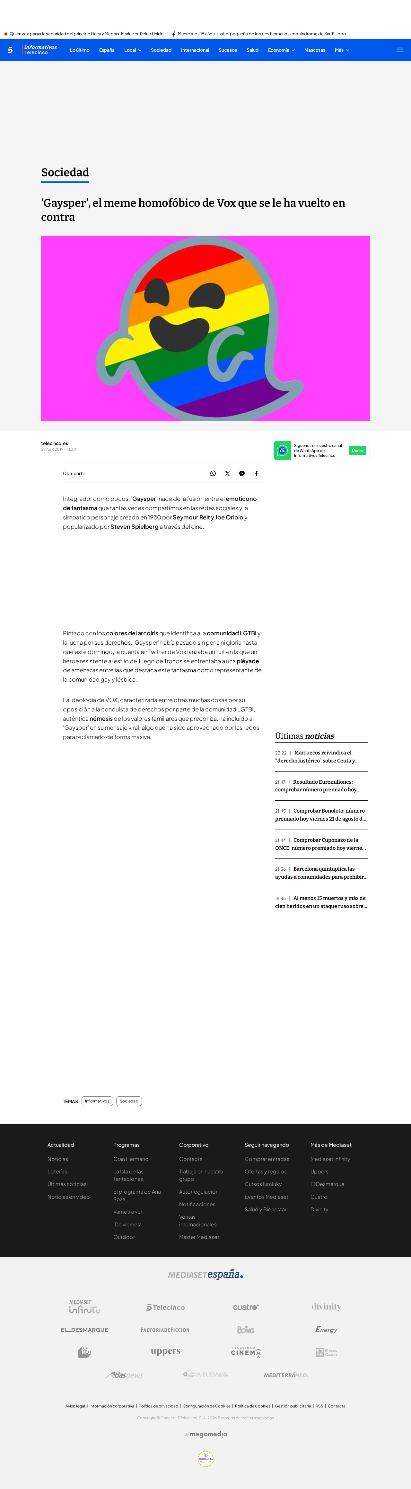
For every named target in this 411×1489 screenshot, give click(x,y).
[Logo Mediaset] (205, 1278)
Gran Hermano (131, 1158)
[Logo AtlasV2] (125, 1375)
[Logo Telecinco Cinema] (246, 1352)
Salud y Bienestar (265, 1209)
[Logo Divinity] (326, 1307)
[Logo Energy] (326, 1330)
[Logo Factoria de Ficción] (165, 1330)
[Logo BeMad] (85, 1352)
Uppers (319, 1171)
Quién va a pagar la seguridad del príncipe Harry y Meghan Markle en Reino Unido (87, 34)
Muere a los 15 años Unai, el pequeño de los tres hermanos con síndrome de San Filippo (262, 34)
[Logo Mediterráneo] (286, 1374)
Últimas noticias (67, 1183)
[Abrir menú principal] (400, 50)
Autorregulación (199, 1191)
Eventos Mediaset (266, 1196)
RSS (319, 1406)
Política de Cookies (252, 1406)
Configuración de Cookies (207, 1406)
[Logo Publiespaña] (205, 1375)
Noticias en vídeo (69, 1196)
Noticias (58, 1158)
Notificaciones (197, 1204)
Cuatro (319, 1196)
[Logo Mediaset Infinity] (84, 1307)
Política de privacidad (158, 1406)
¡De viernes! (127, 1224)
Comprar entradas (267, 1158)
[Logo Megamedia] (208, 1434)
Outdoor (124, 1236)
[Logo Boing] (246, 1330)
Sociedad (65, 172)
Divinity (319, 1209)
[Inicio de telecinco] (10, 50)
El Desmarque (327, 1183)
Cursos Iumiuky (263, 1183)
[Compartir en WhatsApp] (213, 474)
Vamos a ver (127, 1211)
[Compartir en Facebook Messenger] (242, 474)
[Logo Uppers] (165, 1352)
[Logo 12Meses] (326, 1352)
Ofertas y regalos (266, 1171)
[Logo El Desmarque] (84, 1330)
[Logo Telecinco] (165, 1307)
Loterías (57, 1171)
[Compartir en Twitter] (227, 474)
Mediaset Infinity (330, 1158)
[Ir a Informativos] (39, 50)
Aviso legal (75, 1406)
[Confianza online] (206, 1464)
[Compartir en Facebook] (256, 474)
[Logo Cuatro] (246, 1307)
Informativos (97, 1101)
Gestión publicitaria (293, 1406)
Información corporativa (112, 1406)
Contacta (191, 1158)
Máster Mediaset (199, 1236)
